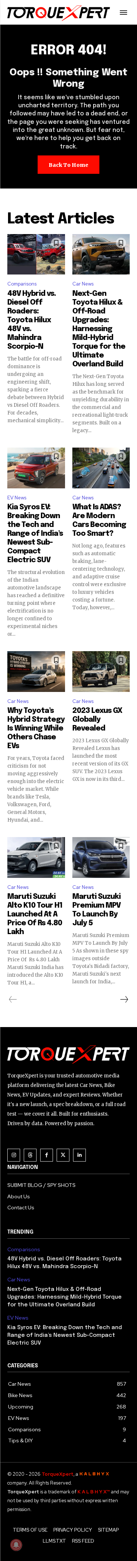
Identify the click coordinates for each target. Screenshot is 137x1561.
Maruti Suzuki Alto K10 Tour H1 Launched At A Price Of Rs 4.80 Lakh (34, 914)
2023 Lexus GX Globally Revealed (97, 719)
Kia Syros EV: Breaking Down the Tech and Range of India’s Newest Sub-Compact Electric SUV (35, 533)
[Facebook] (46, 1155)
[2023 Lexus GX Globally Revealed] (101, 671)
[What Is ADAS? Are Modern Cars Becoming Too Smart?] (101, 468)
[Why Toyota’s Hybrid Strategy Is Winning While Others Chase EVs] (36, 671)
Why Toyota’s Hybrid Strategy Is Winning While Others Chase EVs (36, 728)
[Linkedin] (79, 1155)
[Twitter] (63, 1155)
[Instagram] (13, 1155)
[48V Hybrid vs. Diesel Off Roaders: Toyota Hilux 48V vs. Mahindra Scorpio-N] (36, 254)
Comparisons (22, 284)
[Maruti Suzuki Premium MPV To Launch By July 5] (101, 857)
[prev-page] (13, 999)
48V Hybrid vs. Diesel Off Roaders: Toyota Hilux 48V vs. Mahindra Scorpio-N (31, 320)
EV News (16, 498)
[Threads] (30, 1155)
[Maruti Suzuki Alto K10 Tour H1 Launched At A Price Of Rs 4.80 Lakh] (36, 857)
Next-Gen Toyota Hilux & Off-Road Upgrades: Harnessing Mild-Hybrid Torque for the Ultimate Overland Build (98, 329)
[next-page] (124, 999)
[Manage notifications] (16, 1545)
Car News (83, 284)
